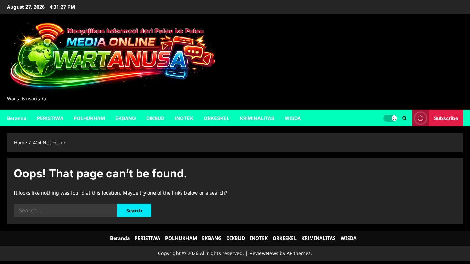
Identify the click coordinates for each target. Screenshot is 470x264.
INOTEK (184, 118)
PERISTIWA (50, 118)
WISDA (293, 118)
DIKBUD (155, 118)
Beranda (16, 118)
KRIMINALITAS (257, 118)
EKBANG (125, 118)
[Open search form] (404, 118)
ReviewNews (263, 253)
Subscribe (446, 118)
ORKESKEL (216, 118)
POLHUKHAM (89, 118)
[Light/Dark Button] (390, 117)
